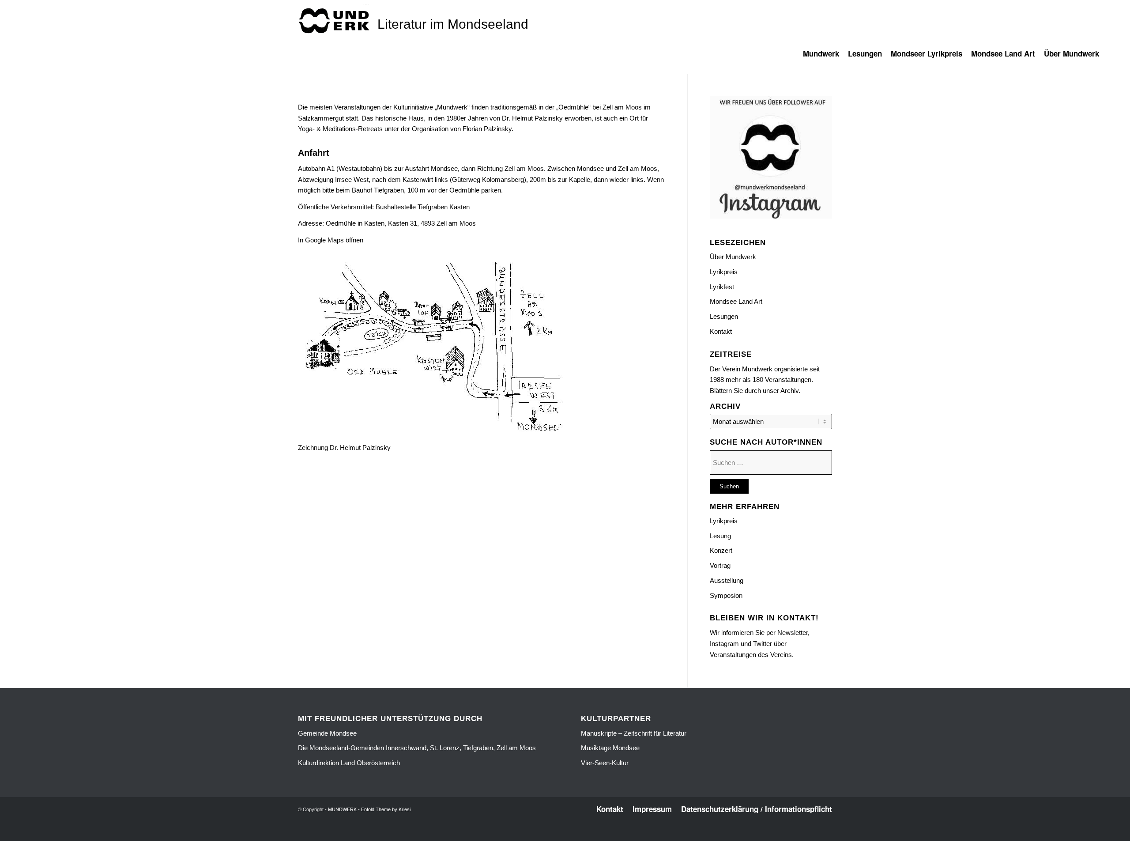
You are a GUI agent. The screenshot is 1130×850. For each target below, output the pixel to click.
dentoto (566, 836)
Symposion (726, 595)
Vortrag (720, 565)
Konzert (721, 550)
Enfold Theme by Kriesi (386, 809)
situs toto (545, 836)
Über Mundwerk (733, 257)
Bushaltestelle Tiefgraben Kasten (423, 207)
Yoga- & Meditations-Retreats (340, 128)
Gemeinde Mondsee (327, 733)
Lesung (720, 536)
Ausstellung (726, 580)
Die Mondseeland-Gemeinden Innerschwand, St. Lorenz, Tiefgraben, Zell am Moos (417, 748)
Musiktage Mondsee (610, 748)
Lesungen (724, 316)
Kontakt (721, 331)
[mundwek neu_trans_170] (335, 20)
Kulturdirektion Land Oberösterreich (349, 763)
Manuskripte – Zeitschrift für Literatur (633, 733)
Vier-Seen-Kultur (605, 763)
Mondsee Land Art (736, 301)
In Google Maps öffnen (330, 240)
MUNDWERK (342, 809)
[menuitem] (825, 58)
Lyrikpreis (724, 272)
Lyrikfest (722, 287)
